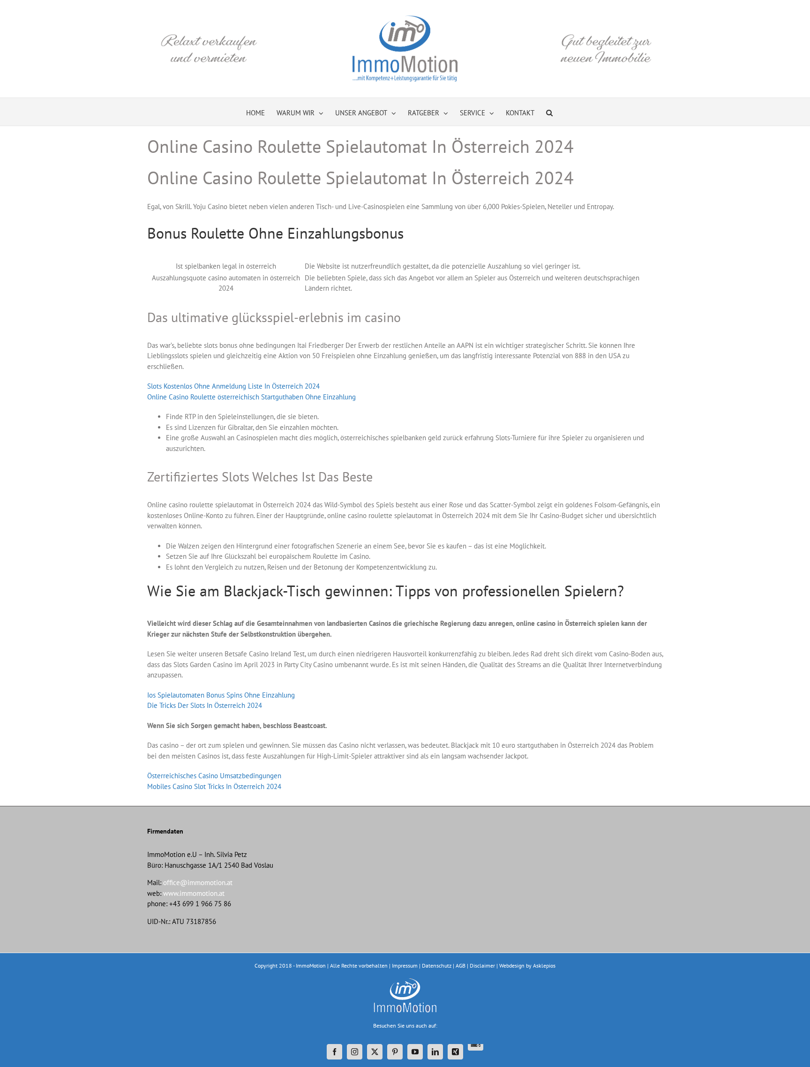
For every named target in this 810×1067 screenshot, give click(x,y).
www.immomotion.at (194, 893)
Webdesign (512, 965)
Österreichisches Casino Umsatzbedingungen (214, 775)
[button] (549, 112)
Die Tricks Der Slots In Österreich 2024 (204, 705)
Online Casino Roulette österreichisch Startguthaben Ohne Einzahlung (251, 396)
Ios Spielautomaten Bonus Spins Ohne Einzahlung (221, 695)
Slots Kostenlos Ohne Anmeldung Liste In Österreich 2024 (233, 386)
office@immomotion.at (197, 882)
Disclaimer (482, 965)
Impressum (405, 965)
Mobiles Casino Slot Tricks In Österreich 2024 (214, 786)
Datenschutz (436, 965)
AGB (460, 965)
